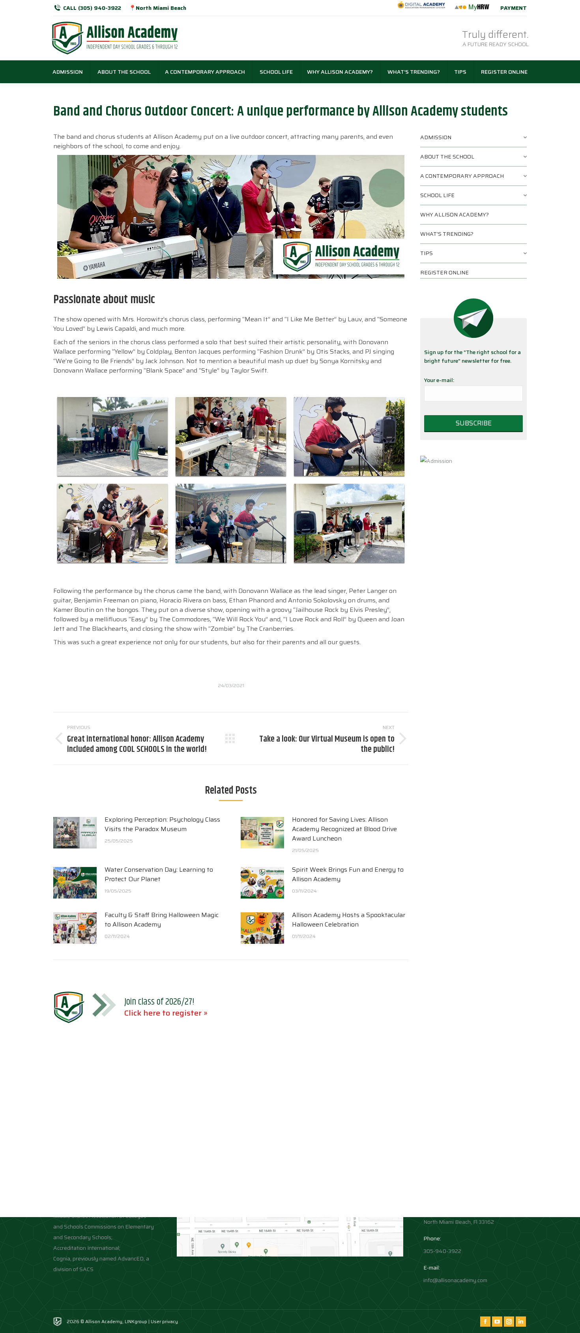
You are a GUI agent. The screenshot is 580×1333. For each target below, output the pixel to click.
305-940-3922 (442, 1251)
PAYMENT (513, 8)
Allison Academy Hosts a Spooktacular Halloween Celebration (348, 919)
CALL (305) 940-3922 (92, 8)
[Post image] (75, 832)
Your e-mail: (439, 380)
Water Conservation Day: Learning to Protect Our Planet (159, 874)
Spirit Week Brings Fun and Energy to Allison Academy (348, 874)
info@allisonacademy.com (455, 1280)
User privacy (164, 1321)
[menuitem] (67, 71)
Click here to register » (166, 1013)
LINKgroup (136, 1321)
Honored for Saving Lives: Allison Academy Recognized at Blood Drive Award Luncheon (344, 829)
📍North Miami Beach (157, 8)
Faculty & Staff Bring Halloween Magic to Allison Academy (162, 919)
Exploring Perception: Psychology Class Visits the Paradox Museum (162, 824)
